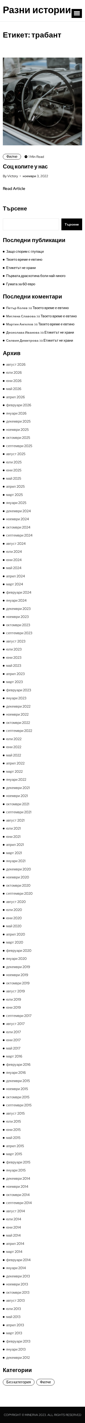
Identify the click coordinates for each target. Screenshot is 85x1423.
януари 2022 (16, 779)
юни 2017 (13, 1040)
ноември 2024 (17, 519)
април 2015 (15, 1146)
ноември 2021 (17, 795)
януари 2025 (16, 502)
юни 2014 (13, 1227)
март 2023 (14, 682)
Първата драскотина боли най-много (35, 275)
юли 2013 (13, 1308)
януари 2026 (16, 413)
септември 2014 (19, 1203)
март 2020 (14, 942)
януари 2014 (16, 1268)
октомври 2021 (17, 804)
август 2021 (15, 820)
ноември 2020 (17, 877)
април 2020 (15, 934)
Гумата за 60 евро (20, 284)
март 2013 (14, 1333)
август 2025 (16, 454)
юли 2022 (13, 739)
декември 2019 (18, 967)
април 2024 (15, 576)
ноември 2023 (17, 616)
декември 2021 (18, 787)
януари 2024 (16, 600)
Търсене (15, 208)
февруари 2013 (18, 1341)
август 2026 (16, 364)
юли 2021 (13, 828)
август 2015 (15, 1113)
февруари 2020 (18, 950)
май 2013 (13, 1316)
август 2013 (15, 1300)
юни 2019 (13, 1007)
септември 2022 (19, 730)
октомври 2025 (18, 437)
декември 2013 (18, 1276)
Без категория (18, 1382)
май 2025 (13, 478)
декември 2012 (18, 1357)
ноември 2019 (17, 975)
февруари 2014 (18, 1260)
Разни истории (37, 10)
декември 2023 (18, 608)
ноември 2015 (17, 1089)
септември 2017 (19, 1015)
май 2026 (13, 388)
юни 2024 (14, 560)
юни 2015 (13, 1129)
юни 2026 (13, 380)
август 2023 (16, 641)
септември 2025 (19, 446)
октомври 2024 (18, 527)
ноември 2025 (17, 429)
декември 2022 (18, 706)
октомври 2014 (18, 1194)
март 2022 (14, 771)
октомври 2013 (18, 1292)
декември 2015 (18, 1081)
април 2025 (15, 486)
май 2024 (13, 568)
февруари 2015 (18, 1162)
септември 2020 (19, 893)
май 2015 (13, 1137)
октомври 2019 (18, 983)
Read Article (14, 188)
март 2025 (14, 494)
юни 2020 (14, 918)
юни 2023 (13, 657)
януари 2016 (16, 1072)
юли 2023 (14, 649)
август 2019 (15, 991)
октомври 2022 (18, 722)
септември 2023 (19, 633)
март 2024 (14, 584)
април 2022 (15, 763)
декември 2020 (18, 869)
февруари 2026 (18, 405)
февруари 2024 (18, 592)
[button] (77, 13)
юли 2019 (13, 999)
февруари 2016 (18, 1064)
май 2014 (13, 1235)
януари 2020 (16, 958)
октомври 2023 (18, 625)
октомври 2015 (18, 1097)
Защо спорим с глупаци (25, 251)
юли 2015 (13, 1121)
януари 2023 (16, 698)
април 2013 (15, 1325)
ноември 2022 (17, 714)
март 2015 (14, 1154)
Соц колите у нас (25, 166)
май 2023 (13, 665)
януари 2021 (16, 861)
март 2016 (14, 1056)
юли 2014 (13, 1219)
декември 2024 (18, 511)
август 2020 (16, 901)
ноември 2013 (17, 1284)
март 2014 (14, 1251)
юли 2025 (14, 462)
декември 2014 (18, 1178)
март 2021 (14, 853)
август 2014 (15, 1211)
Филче (11, 156)
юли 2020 (14, 909)
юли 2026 (14, 372)
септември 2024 (19, 535)
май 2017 (13, 1048)
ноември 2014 (17, 1186)
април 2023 (15, 674)
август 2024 (16, 543)
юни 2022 (13, 747)
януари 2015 (16, 1170)
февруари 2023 (18, 690)
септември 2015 (19, 1105)
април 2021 (15, 844)
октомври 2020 (18, 885)
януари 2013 (16, 1349)
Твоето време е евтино (24, 259)
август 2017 (15, 1023)
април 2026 (15, 397)
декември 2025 (18, 421)
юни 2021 (13, 836)
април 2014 (15, 1243)
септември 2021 (18, 812)
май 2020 (13, 926)
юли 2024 (14, 551)
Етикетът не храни (21, 267)
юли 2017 (13, 1032)
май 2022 (13, 755)
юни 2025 (13, 470)
